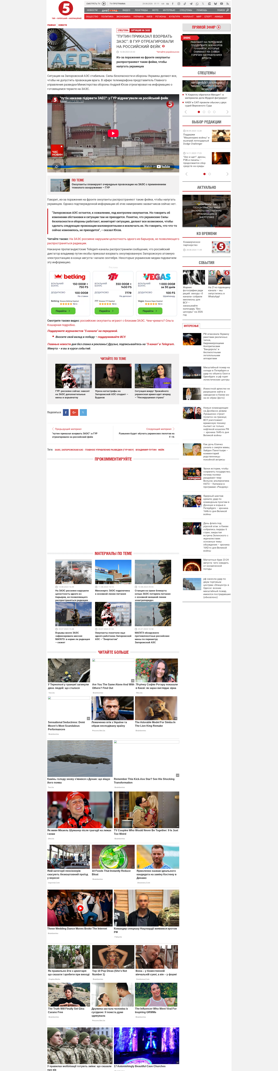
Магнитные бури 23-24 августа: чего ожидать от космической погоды (216, 564)
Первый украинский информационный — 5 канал (65, 10)
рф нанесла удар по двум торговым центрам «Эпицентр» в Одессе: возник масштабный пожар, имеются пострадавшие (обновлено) (217, 588)
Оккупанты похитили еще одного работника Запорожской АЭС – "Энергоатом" (113, 636)
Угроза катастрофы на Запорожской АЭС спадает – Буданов (111, 394)
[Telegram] (191, 3)
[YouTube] (221, 3)
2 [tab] (219, 66)
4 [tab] (214, 112)
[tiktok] (185, 3)
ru (167, 3)
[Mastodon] (209, 3)
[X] (203, 3)
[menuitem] (92, 10)
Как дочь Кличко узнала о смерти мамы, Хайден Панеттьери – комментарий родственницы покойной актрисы (216, 452)
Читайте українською (168, 51)
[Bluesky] (215, 3)
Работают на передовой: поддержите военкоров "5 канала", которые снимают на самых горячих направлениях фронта (195, 143)
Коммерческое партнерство (191, 244)
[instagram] (179, 3)
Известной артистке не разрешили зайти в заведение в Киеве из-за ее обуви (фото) (216, 393)
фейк (161, 450)
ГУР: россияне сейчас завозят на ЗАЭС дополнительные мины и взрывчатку (72, 394)
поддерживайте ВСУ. (112, 337)
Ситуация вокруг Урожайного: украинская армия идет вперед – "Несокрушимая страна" (153, 394)
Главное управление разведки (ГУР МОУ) (109, 450)
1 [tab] (194, 66)
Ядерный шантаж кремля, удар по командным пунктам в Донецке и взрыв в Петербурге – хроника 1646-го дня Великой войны (216, 505)
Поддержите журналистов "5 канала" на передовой (82, 331)
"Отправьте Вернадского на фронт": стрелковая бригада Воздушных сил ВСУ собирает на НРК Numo (195, 165)
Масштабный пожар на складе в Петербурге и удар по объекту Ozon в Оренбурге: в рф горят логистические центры (216, 373)
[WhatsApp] (197, 3)
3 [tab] (209, 112)
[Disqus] (113, 509)
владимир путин (146, 450)
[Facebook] (173, 3)
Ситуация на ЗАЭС (140, 30)
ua (162, 3)
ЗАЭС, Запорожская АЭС (69, 450)
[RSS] (228, 3)
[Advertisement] (113, 292)
